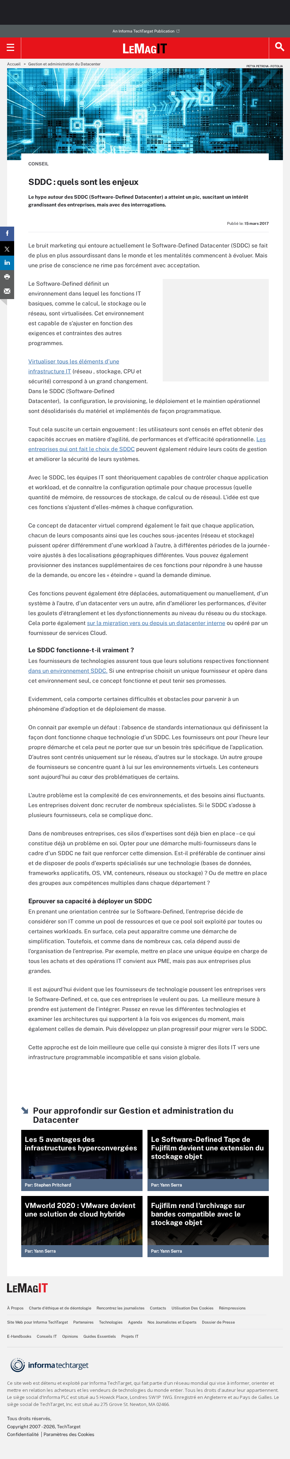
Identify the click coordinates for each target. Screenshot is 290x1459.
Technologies (111, 1322)
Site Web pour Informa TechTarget (37, 1322)
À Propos (15, 1308)
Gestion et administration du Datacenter (64, 64)
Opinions (70, 1336)
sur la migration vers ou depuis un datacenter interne (156, 623)
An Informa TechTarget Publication (143, 31)
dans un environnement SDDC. (68, 670)
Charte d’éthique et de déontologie (60, 1308)
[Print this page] (7, 277)
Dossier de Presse (218, 1322)
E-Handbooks (19, 1336)
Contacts (158, 1308)
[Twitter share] (7, 248)
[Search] (279, 48)
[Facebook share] (7, 234)
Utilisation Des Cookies (193, 1308)
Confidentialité (23, 1434)
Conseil (38, 164)
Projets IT (130, 1336)
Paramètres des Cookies (69, 1434)
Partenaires (83, 1322)
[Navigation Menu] (10, 48)
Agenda (135, 1322)
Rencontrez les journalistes (121, 1308)
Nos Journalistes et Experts (172, 1322)
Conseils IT (47, 1336)
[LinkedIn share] (7, 263)
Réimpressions (232, 1308)
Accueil (14, 64)
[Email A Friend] (7, 292)
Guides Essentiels (99, 1336)
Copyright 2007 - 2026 (31, 1426)
